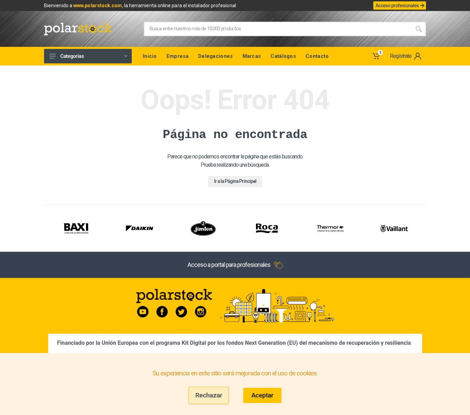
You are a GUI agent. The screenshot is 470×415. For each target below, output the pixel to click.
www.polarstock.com (97, 5)
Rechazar (208, 395)
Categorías (72, 56)
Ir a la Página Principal (235, 181)
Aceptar (262, 395)
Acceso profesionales (397, 5)
